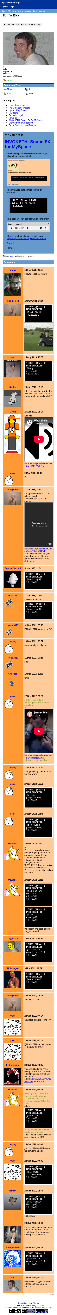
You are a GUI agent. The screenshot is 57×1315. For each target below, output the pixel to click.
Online (20, 11)
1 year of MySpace (17, 110)
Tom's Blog (11, 15)
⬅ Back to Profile (11, 24)
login (12, 256)
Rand (14, 11)
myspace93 (47, 1308)
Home (3, 11)
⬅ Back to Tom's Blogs (31, 24)
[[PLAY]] (18, 205)
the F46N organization (34, 1305)
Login (12, 7)
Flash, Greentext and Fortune (22, 125)
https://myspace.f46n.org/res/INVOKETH (26, 238)
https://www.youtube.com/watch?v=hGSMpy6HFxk (38, 549)
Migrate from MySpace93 (20, 122)
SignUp (4, 7)
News (34, 11)
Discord (36, 1303)
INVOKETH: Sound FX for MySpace (25, 120)
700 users (13, 112)
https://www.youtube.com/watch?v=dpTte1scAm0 (38, 756)
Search (42, 11)
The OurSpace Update (19, 107)
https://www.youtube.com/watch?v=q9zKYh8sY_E (38, 464)
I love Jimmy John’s (18, 105)
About (20, 1303)
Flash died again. (16, 115)
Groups (28, 11)
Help (25, 1303)
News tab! (13, 117)
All (9, 11)
